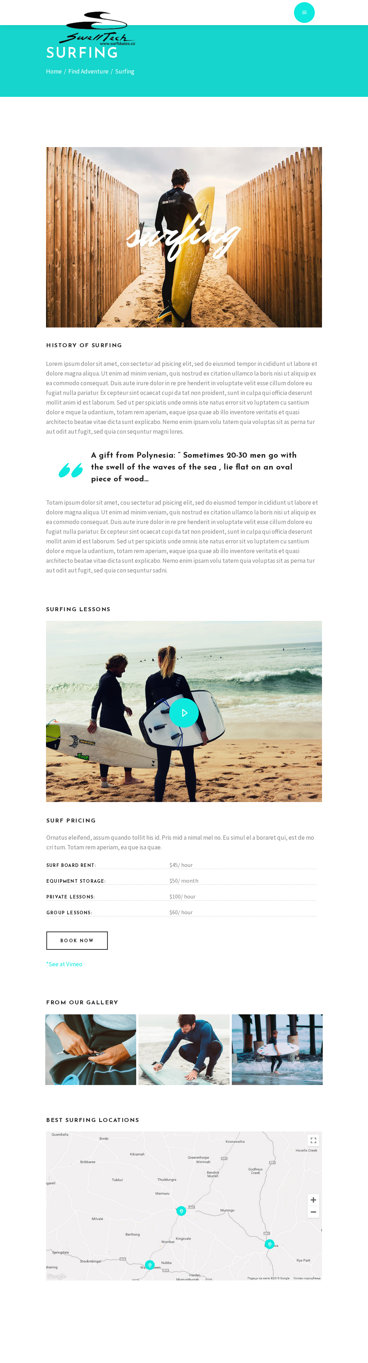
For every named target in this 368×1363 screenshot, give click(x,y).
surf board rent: (71, 866)
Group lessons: (69, 913)
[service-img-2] (90, 1049)
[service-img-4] (277, 1049)
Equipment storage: (76, 881)
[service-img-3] (183, 1049)
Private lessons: (70, 897)
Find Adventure (88, 71)
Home (54, 71)
